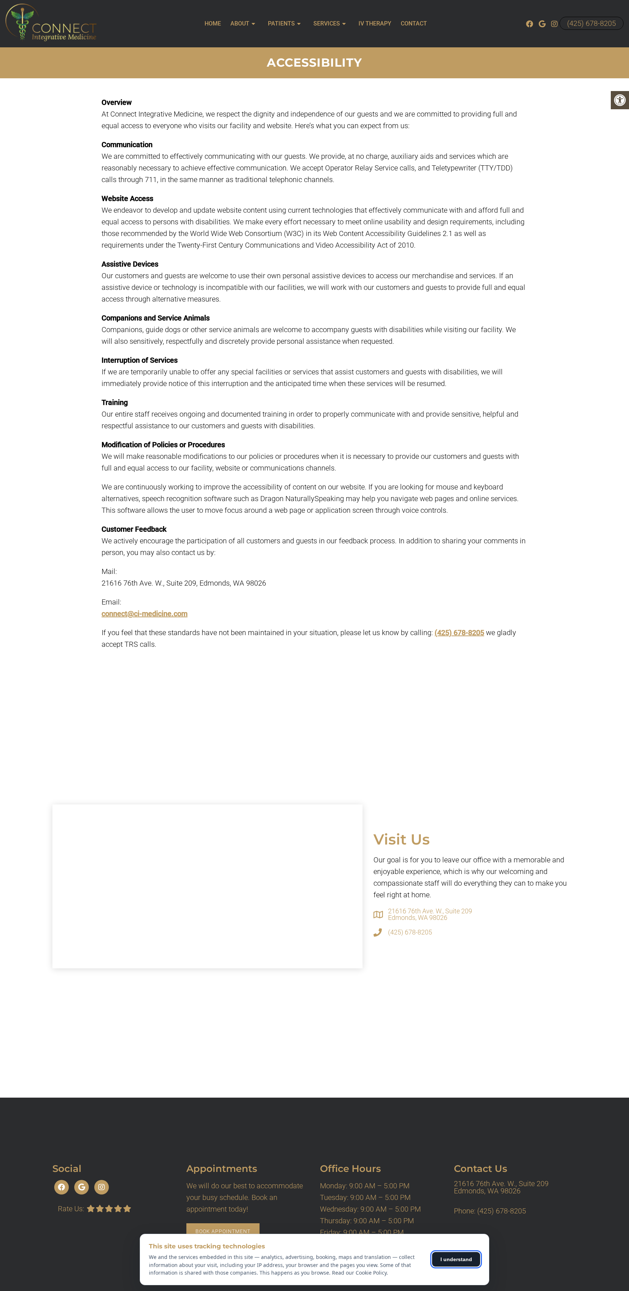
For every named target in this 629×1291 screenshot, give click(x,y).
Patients (281, 23)
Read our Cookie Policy (359, 1272)
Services (326, 23)
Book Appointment (222, 1231)
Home (213, 23)
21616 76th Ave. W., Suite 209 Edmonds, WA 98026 (430, 914)
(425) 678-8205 (591, 23)
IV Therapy (375, 23)
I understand (456, 1259)
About (239, 23)
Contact (414, 23)
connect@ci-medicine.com (144, 613)
